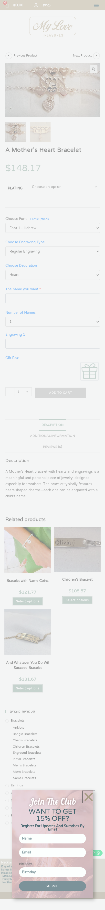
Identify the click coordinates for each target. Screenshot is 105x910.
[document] (52, 455)
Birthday (25, 864)
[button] (88, 797)
